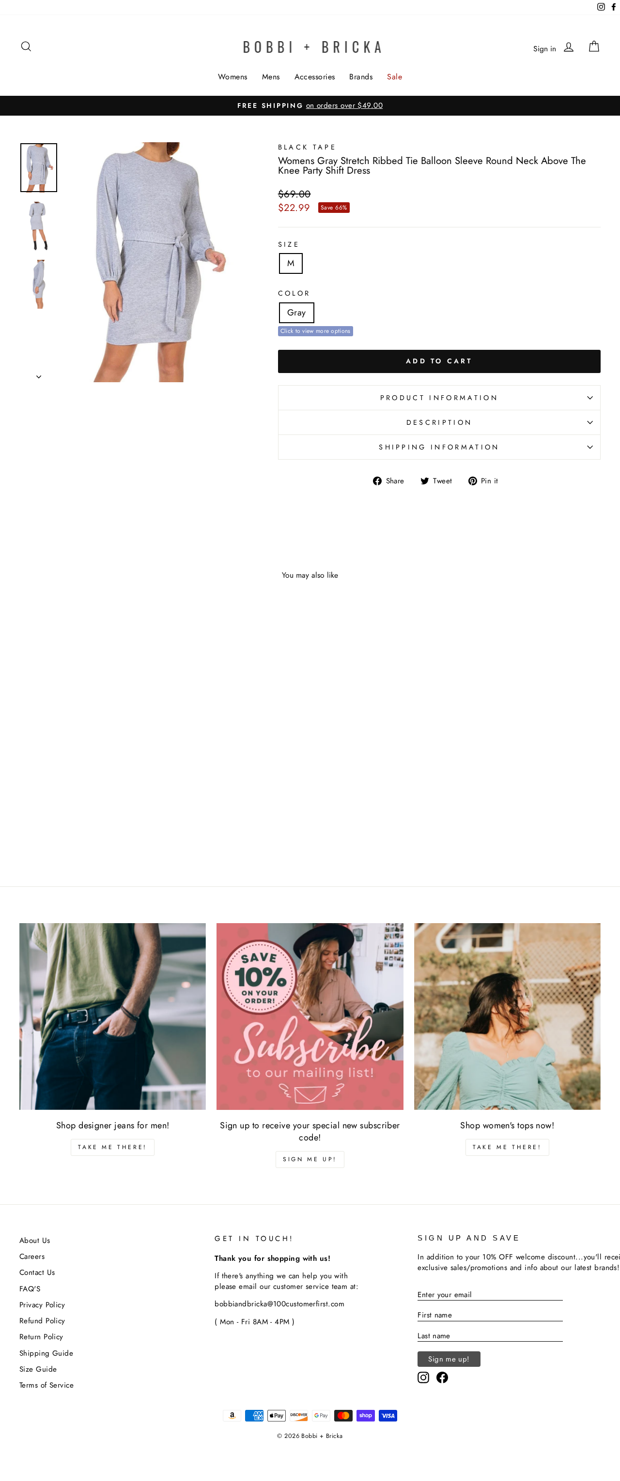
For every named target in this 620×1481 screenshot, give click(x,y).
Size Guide (38, 1369)
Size (289, 244)
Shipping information (439, 447)
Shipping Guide (46, 1353)
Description (439, 422)
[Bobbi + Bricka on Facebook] (442, 1377)
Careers (32, 1256)
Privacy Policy (42, 1305)
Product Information (439, 398)
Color (294, 293)
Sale (394, 76)
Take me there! (112, 1147)
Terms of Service (46, 1385)
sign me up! (310, 1159)
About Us (34, 1240)
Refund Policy (42, 1321)
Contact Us (37, 1272)
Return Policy (41, 1336)
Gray (296, 312)
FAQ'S (29, 1289)
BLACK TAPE (307, 147)
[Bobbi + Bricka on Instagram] (423, 1377)
